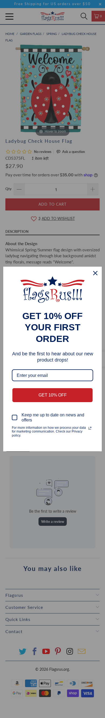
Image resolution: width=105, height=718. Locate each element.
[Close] (95, 273)
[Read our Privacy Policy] (90, 428)
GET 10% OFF (52, 395)
